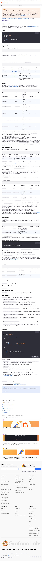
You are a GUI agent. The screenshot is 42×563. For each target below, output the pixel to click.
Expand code (36, 356)
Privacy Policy (17, 0)
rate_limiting (14, 71)
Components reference (25, 18)
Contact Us (31, 516)
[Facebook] (30, 557)
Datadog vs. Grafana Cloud (34, 527)
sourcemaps (14, 73)
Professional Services (33, 519)
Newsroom (31, 513)
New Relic (30, 489)
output (13, 79)
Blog (15, 510)
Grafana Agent (10, 18)
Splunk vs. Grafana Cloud (33, 535)
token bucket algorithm (17, 163)
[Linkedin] (34, 557)
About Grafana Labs (32, 508)
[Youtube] (38, 557)
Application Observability (5, 486)
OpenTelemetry (19, 384)
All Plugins (31, 479)
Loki (16, 383)
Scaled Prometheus (18, 485)
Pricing (2, 479)
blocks (36, 212)
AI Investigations (4, 500)
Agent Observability (4, 484)
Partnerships (31, 511)
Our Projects (3, 508)
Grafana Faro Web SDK (32, 26)
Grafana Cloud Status (5, 503)
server (13, 69)
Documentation (4, 18)
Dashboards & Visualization (6, 489)
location (13, 76)
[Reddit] (40, 557)
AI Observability (18, 478)
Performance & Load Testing (6, 495)
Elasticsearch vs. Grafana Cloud (34, 530)
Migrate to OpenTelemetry (19, 492)
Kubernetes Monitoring (5, 487)
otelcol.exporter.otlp (8, 375)
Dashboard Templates (5, 513)
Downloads (3, 511)
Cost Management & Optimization (21, 487)
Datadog (30, 487)
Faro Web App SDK (14, 259)
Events (16, 513)
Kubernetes (31, 486)
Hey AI (30, 521)
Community (17, 511)
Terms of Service (11, 0)
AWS (29, 481)
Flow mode (14, 18)
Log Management (18, 490)
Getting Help (31, 518)
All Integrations (31, 478)
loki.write (6, 370)
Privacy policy (34, 471)
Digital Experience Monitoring (20, 484)
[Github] (36, 557)
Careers (30, 510)
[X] (32, 557)
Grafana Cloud (27, 549)
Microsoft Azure (32, 484)
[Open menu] (40, 3)
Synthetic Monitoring (4, 494)
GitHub (2, 510)
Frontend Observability (5, 492)
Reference (19, 18)
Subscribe (38, 469)
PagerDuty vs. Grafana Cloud (34, 533)
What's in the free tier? (5, 481)
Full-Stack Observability (19, 479)
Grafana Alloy (23, 15)
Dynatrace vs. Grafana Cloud (34, 528)
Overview (2, 478)
